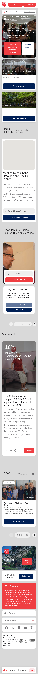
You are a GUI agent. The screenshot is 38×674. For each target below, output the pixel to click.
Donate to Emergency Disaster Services (12, 48)
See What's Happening (19, 217)
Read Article (19, 521)
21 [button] (29, 324)
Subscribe (26, 576)
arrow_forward (34, 535)
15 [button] (27, 535)
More (32, 670)
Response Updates (28, 46)
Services (23, 670)
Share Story (10, 450)
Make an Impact (19, 86)
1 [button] (16, 324)
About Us (14, 670)
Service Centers (29, 12)
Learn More (19, 309)
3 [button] (22, 324)
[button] (11, 324)
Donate (28, 4)
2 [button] (19, 324)
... (25, 324)
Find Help (14, 4)
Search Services (19, 280)
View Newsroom (26, 474)
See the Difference (19, 118)
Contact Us (27, 561)
